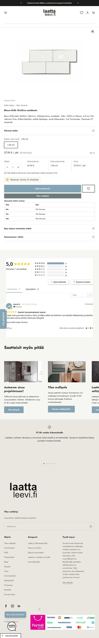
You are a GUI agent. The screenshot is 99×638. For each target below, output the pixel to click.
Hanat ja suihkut (34, 547)
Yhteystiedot (9, 557)
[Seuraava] (78, 3)
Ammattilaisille (34, 561)
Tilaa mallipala (42, 196)
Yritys (6, 571)
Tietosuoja (8, 585)
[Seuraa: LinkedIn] (19, 606)
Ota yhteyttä (13, 409)
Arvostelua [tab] (12, 289)
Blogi (6, 561)
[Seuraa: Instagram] (12, 606)
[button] (87, 328)
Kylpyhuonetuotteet (36, 552)
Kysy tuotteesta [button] (59, 282)
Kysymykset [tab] (31, 289)
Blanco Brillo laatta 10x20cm (17, 322)
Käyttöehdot (9, 580)
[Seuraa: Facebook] (6, 606)
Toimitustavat (9, 547)
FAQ (6, 552)
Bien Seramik (22, 105)
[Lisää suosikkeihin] (88, 188)
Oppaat (7, 566)
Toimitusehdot (10, 575)
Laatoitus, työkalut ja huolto (39, 557)
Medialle (7, 589)
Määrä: (7, 161)
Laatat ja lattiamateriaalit (37, 543)
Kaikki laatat (9, 105)
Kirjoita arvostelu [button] (83, 282)
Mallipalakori (11, 636)
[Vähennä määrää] (7, 167)
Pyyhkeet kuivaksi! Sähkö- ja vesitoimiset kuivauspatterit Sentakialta (49, 3)
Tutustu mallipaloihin (61, 409)
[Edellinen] (20, 3)
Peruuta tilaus (9, 594)
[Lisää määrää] (18, 167)
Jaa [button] (10, 328)
